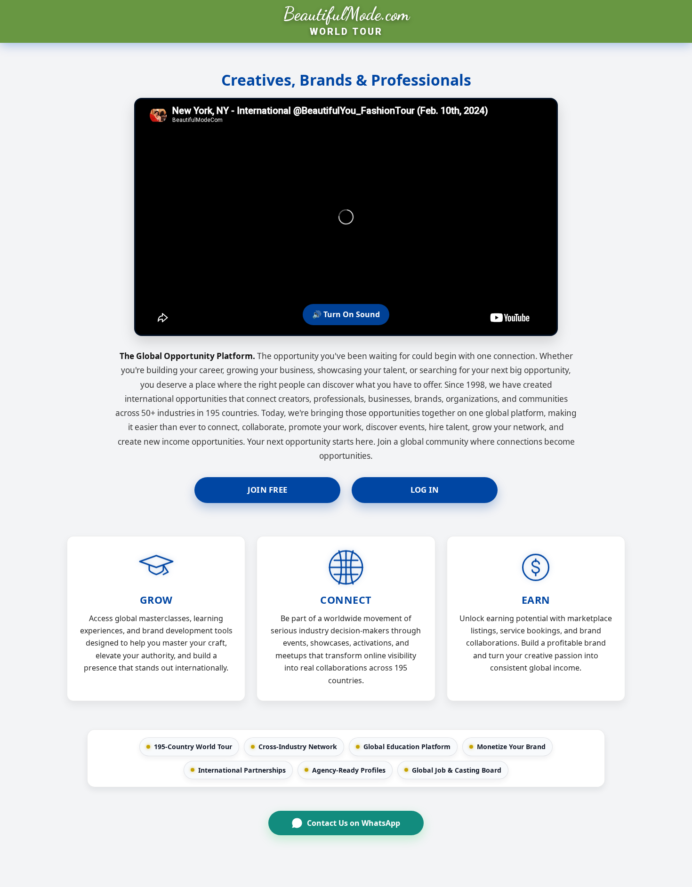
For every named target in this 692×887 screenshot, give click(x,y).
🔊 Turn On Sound (346, 314)
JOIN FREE (268, 489)
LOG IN (424, 489)
